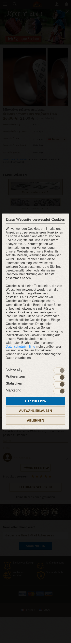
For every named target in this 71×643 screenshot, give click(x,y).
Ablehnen (35, 420)
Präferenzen (15, 376)
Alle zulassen (35, 401)
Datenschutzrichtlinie (20, 346)
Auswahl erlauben (35, 410)
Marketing (13, 390)
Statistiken (14, 383)
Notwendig (14, 370)
